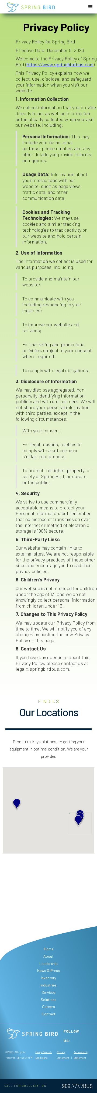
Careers (48, 1006)
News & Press (48, 970)
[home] (30, 6)
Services (48, 992)
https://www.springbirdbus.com (59, 64)
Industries (48, 985)
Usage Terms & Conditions (43, 1054)
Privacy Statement (63, 1054)
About (48, 956)
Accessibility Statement (81, 1054)
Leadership (48, 963)
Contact (49, 1014)
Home (48, 949)
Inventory (48, 977)
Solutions (48, 999)
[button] (90, 6)
